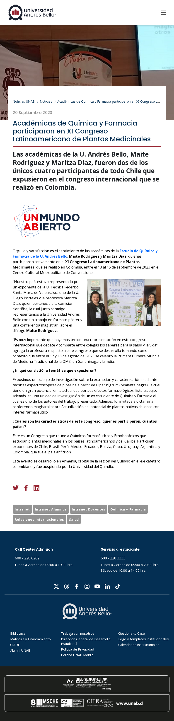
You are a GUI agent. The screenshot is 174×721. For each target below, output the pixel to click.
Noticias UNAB (24, 101)
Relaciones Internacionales (39, 519)
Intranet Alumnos (51, 509)
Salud (74, 519)
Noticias (46, 101)
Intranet (22, 509)
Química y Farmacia (128, 509)
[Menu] (163, 12)
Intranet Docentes (88, 509)
